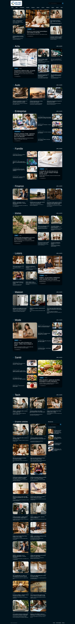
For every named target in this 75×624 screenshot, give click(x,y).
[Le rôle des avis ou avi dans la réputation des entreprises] (57, 132)
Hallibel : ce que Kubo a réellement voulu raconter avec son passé (49, 278)
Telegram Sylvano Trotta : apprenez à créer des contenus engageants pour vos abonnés (24, 135)
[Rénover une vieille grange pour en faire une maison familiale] (43, 220)
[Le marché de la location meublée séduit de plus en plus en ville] (43, 236)
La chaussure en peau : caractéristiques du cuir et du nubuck (44, 348)
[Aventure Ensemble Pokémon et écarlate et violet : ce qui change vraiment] (18, 276)
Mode (51, 19)
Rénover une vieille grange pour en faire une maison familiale (43, 226)
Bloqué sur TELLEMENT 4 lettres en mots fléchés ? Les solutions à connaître (38, 615)
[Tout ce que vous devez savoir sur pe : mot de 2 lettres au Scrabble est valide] (38, 586)
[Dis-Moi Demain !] (16, 3)
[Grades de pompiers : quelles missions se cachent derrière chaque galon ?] (43, 53)
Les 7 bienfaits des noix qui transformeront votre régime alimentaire (19, 378)
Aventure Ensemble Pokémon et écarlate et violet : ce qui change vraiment (18, 283)
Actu (17, 46)
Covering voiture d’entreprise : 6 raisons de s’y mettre (44, 125)
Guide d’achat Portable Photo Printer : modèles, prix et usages (54, 411)
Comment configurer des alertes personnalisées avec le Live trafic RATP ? (18, 37)
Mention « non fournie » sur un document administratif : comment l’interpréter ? (19, 203)
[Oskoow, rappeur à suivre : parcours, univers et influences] (31, 276)
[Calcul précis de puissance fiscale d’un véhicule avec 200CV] (54, 92)
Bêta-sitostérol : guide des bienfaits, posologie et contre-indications (49, 380)
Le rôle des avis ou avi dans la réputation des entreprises (44, 132)
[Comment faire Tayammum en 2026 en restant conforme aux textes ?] (32, 154)
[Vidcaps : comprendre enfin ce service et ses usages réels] (19, 14)
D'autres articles (21, 422)
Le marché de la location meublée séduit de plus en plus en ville (43, 243)
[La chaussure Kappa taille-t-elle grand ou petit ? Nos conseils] (57, 340)
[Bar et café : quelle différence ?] (56, 53)
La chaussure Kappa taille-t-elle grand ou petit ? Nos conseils (44, 341)
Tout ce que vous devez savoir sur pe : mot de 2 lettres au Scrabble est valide (37, 595)
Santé (18, 357)
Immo (18, 213)
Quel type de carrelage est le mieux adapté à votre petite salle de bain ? (20, 309)
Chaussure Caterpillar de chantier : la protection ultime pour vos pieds (20, 102)
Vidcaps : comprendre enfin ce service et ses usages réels (18, 21)
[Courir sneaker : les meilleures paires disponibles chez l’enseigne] (57, 333)
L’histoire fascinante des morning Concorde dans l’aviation (36, 102)
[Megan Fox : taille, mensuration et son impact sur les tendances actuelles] (57, 325)
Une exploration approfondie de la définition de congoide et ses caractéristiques (43, 75)
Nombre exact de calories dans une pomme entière (18, 386)
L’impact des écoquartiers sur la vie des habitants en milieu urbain (24, 238)
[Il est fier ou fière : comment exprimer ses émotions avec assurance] (32, 176)
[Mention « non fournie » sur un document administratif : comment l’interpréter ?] (20, 194)
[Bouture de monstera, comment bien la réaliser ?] (37, 300)
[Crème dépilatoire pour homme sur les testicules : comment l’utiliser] (32, 363)
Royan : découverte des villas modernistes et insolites (58, 438)
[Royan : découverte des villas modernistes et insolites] (51, 437)
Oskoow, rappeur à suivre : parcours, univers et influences (31, 282)
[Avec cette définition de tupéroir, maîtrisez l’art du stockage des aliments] (56, 68)
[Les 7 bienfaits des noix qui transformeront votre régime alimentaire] (32, 378)
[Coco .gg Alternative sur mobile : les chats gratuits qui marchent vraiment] (21, 567)
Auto (17, 85)
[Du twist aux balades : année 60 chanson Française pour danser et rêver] (21, 586)
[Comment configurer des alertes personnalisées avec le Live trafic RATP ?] (19, 29)
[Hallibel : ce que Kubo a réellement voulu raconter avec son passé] (50, 265)
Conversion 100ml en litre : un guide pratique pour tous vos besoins (24, 71)
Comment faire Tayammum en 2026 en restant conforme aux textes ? (19, 155)
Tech (13, 19)
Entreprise (20, 111)
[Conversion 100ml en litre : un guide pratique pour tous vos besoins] (25, 58)
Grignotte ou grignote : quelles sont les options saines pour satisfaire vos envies (19, 371)
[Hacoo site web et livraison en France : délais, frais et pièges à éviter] (56, 14)
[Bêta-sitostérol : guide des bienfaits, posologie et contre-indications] (50, 368)
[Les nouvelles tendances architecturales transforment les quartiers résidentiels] (56, 220)
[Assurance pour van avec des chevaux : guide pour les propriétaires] (37, 194)
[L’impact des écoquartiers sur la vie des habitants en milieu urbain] (25, 225)
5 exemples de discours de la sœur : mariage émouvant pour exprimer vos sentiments (19, 170)
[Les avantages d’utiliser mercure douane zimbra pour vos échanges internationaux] (57, 117)
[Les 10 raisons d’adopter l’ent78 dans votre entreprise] (57, 139)
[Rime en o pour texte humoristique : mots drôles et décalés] (37, 18)
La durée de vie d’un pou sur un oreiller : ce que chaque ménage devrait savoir (48, 172)
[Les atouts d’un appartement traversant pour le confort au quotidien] (56, 236)
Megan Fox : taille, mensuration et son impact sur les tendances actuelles (44, 326)
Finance (19, 186)
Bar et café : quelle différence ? (56, 59)
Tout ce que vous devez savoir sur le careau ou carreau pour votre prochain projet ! (54, 309)
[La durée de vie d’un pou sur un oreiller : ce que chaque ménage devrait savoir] (50, 159)
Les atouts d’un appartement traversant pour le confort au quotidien (55, 243)
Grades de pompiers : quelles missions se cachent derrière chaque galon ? (42, 60)
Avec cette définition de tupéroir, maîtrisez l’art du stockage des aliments (56, 75)
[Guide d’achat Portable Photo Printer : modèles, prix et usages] (54, 402)
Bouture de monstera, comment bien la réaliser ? (37, 309)
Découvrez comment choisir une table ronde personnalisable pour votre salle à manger (20, 497)
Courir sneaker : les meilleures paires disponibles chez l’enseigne (44, 334)
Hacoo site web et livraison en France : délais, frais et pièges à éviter (55, 21)
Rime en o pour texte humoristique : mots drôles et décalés (37, 32)
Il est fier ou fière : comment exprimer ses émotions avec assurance (19, 177)
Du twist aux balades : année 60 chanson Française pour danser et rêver (21, 595)
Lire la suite (59, 46)
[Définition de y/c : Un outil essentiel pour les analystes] (51, 449)
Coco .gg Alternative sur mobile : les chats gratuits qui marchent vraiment (20, 576)
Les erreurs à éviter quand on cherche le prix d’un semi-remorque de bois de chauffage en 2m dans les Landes (54, 203)
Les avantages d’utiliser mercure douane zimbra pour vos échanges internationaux (44, 117)
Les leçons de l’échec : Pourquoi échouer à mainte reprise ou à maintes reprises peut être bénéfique (58, 432)
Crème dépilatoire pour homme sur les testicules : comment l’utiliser (19, 364)
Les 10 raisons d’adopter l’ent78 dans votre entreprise (44, 140)
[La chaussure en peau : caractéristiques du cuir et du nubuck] (57, 348)
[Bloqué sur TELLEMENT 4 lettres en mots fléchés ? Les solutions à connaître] (38, 605)
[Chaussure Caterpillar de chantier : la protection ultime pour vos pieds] (20, 92)
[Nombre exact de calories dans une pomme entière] (32, 385)
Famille (19, 148)
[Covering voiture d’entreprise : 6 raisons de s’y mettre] (57, 124)
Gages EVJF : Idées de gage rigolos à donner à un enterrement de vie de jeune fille (19, 162)
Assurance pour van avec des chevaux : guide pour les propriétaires (37, 203)
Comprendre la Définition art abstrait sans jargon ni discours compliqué (56, 37)
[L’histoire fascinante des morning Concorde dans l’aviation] (37, 92)
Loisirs (29, 29)
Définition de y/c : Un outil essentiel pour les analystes (58, 450)
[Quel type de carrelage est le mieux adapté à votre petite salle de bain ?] (20, 300)
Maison (19, 292)
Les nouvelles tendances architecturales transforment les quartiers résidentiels (56, 227)
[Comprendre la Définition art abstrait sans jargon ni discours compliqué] (56, 30)
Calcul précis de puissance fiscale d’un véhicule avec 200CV (54, 102)
